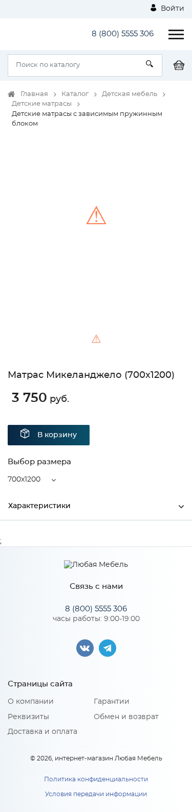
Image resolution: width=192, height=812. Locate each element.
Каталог (75, 94)
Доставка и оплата (42, 731)
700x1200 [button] (24, 479)
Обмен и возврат (126, 717)
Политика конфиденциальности (96, 779)
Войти (171, 8)
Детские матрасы (42, 104)
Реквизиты (28, 717)
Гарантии (112, 701)
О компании (31, 701)
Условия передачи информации (96, 794)
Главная (34, 94)
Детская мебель (129, 94)
